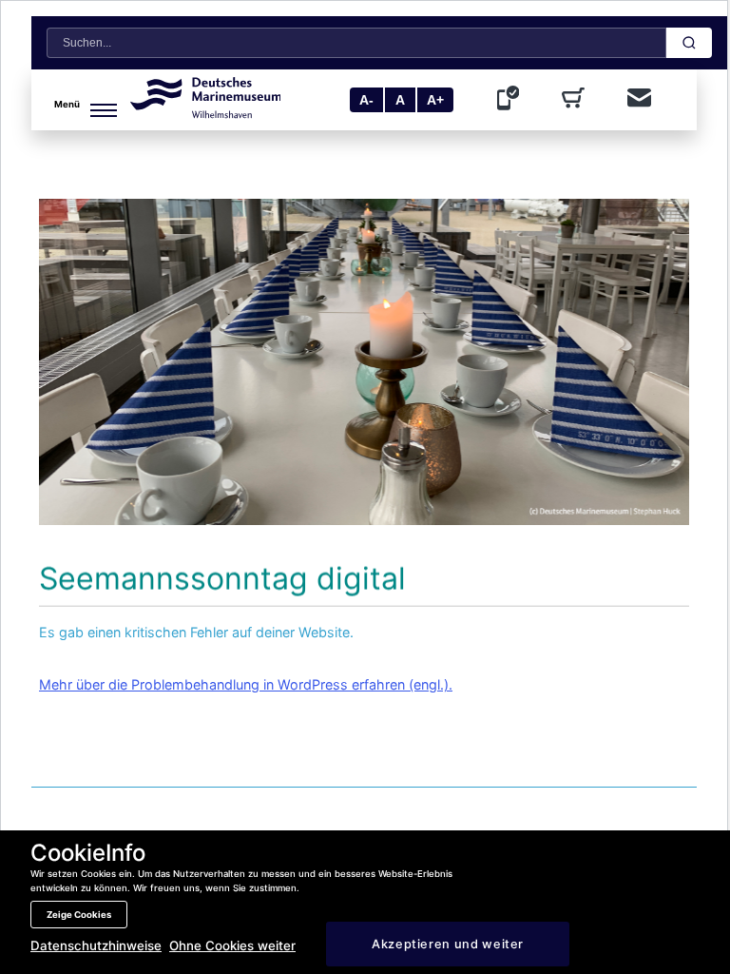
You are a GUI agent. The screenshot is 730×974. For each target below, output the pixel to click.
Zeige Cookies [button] (79, 914)
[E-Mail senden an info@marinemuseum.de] (639, 99)
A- (366, 99)
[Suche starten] (689, 43)
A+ (435, 99)
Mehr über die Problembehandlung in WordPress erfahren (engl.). (245, 684)
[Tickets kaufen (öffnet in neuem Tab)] (577, 100)
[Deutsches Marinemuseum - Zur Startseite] (205, 113)
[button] (85, 100)
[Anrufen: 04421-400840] (512, 100)
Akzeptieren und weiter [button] (448, 944)
